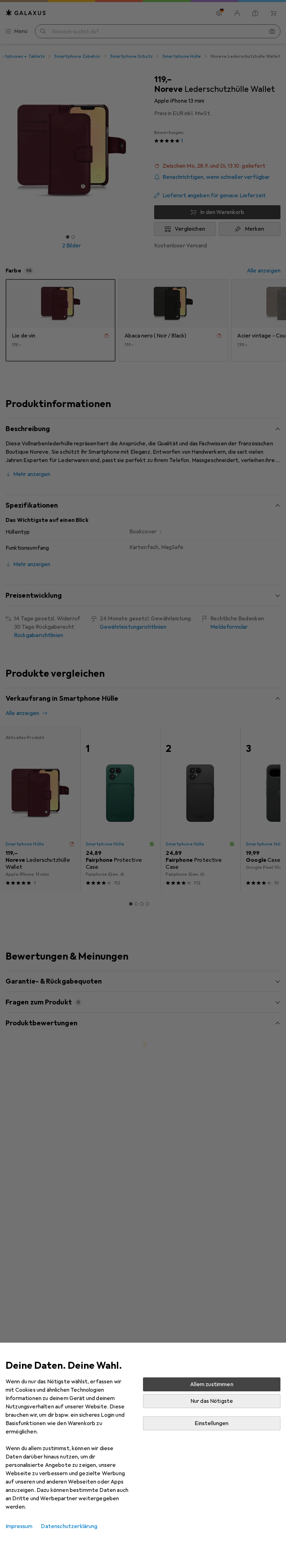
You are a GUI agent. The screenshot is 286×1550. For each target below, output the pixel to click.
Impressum (19, 1526)
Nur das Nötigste (211, 1401)
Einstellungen (211, 1423)
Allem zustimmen (211, 1384)
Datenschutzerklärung (69, 1526)
